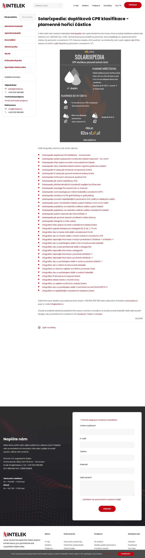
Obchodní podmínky (73, 541)
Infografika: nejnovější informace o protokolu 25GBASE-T (67, 254)
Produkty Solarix (101, 548)
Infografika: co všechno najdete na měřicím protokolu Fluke (68, 268)
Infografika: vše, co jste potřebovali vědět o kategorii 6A (66, 247)
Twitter (89, 314)
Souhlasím (125, 554)
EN (116, 5)
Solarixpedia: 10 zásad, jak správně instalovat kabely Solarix (68, 173)
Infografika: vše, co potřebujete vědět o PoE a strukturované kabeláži (72, 243)
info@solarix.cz (57, 304)
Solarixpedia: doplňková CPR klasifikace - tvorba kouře (66, 155)
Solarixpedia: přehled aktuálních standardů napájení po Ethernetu (71, 184)
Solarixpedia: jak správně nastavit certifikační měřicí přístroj (68, 217)
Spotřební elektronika (15, 67)
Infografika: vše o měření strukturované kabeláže (64, 265)
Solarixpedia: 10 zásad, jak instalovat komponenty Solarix (67, 170)
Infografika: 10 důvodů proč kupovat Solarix (61, 276)
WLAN (7, 53)
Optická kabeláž (13, 33)
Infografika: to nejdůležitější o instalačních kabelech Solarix (68, 290)
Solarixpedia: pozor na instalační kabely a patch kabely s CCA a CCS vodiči (75, 203)
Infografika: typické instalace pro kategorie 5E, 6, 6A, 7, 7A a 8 (69, 228)
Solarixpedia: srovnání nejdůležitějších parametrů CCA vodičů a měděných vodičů (78, 199)
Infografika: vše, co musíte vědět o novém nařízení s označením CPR (72, 236)
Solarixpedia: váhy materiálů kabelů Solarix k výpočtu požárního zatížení (74, 166)
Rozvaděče (10, 40)
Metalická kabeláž (14, 26)
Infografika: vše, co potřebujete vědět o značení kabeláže (67, 272)
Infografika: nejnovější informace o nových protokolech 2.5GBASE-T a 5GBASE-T (78, 239)
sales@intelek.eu (15, 89)
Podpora (96, 5)
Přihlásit (133, 5)
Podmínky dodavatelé (73, 545)
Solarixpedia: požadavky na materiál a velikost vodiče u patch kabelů (72, 206)
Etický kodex (69, 548)
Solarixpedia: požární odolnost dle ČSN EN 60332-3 (64, 214)
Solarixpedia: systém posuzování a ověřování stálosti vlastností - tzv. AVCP (75, 159)
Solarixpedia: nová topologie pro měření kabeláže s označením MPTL (72, 192)
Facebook (81, 314)
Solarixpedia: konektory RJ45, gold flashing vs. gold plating (68, 195)
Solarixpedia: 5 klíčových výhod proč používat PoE (64, 177)
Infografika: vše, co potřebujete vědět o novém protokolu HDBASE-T (72, 261)
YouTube (132, 548)
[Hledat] (58, 5)
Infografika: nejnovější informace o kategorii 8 (62, 250)
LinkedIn (98, 314)
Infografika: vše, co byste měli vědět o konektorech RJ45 (67, 232)
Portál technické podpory (16, 100)
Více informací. (109, 554)
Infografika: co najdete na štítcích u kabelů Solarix (64, 283)
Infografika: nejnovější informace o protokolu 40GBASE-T (67, 257)
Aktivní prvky (11, 46)
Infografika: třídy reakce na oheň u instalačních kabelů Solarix (69, 225)
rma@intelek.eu (15, 109)
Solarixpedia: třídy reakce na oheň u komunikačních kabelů (68, 162)
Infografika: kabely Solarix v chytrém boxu (60, 279)
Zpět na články (49, 327)
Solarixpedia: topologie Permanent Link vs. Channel (64, 188)
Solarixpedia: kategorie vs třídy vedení (59, 221)
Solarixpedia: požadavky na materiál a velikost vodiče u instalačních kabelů (75, 210)
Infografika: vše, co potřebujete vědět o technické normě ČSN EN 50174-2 (74, 287)
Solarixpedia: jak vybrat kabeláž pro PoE (59, 181)
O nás (75, 5)
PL (120, 5)
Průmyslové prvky (13, 60)
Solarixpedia (76, 33)
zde (132, 40)
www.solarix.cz (131, 300)
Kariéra (85, 5)
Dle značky (27, 17)
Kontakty (108, 5)
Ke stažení (98, 541)
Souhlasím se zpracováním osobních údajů (102, 499)
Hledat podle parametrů (105, 545)
